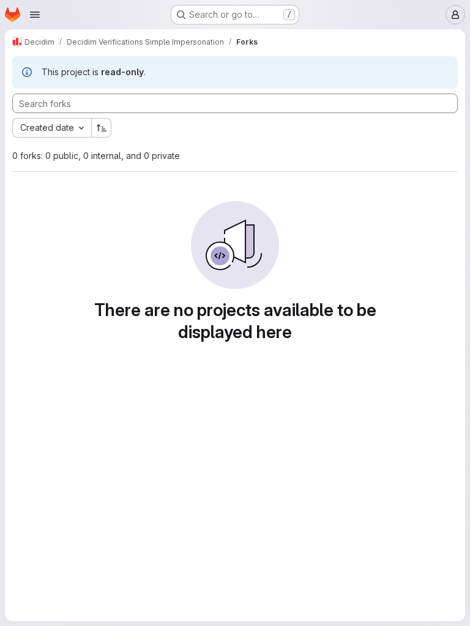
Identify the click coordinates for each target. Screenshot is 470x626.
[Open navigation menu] (35, 14)
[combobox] (51, 128)
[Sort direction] (101, 128)
